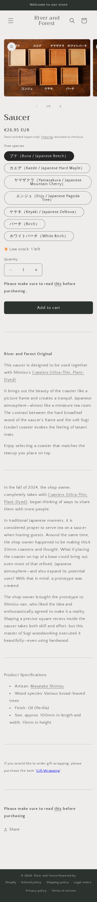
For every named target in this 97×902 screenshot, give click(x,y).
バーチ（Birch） (25, 224)
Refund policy (31, 882)
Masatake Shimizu (47, 686)
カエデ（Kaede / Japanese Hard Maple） (47, 168)
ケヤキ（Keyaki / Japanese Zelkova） (44, 212)
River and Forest (46, 875)
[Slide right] (60, 106)
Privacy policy (36, 890)
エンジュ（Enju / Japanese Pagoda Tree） (48, 198)
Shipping (47, 137)
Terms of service (64, 890)
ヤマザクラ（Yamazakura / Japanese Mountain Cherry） (48, 182)
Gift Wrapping (48, 771)
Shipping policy (58, 882)
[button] (11, 21)
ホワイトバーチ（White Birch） (39, 236)
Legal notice (82, 882)
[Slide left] (37, 106)
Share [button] (14, 829)
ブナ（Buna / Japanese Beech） (39, 156)
